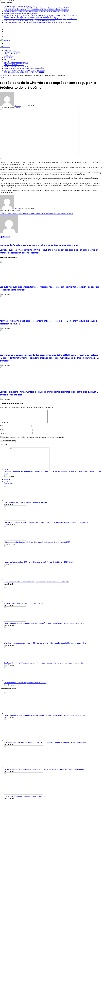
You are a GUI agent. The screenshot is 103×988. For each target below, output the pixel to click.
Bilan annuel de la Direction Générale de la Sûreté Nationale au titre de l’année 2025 (37, 542)
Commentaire (5, 422)
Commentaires (8, 483)
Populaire (7, 479)
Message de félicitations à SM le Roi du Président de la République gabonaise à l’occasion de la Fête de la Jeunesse (40, 15)
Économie (8, 57)
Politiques (8, 56)
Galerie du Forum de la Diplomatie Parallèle (24, 70)
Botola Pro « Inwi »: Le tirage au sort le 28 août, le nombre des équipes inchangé (29, 20)
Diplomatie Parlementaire (16, 63)
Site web (3, 433)
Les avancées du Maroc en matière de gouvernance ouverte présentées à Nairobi (36, 582)
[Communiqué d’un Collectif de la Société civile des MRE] (15, 500)
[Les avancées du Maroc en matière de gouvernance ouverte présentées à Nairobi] (15, 580)
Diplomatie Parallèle (14, 65)
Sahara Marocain (12, 54)
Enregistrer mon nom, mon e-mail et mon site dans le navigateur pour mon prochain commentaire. (33, 437)
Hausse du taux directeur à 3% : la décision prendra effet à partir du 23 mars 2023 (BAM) (38, 562)
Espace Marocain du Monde (16, 66)
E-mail (2, 429)
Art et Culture (11, 59)
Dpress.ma (17, 106)
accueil (7, 50)
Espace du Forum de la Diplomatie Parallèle (24, 68)
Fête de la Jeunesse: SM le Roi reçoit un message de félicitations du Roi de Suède (30, 17)
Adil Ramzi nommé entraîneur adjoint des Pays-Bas (20, 6)
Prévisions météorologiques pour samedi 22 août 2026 (21, 13)
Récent (6, 481)
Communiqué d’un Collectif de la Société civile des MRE (26, 502)
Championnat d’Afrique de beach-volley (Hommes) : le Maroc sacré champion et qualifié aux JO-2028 (36, 8)
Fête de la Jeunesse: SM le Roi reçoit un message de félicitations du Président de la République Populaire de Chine (40, 19)
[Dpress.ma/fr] (5, 40)
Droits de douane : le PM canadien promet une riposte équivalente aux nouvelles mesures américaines (36, 11)
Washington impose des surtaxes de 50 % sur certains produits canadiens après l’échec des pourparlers (36, 10)
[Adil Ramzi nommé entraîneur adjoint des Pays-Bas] (15, 601)
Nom (2, 426)
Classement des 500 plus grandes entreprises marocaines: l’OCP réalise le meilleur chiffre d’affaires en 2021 (46, 522)
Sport (6, 61)
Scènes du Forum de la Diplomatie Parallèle (24, 72)
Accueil (2, 75)
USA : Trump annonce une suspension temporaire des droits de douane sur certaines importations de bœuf (37, 22)
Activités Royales (12, 52)
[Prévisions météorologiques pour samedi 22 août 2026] (15, 680)
